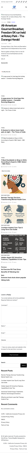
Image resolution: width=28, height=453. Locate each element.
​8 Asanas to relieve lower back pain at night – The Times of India (13, 131)
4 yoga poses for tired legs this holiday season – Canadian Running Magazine (12, 100)
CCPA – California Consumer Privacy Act (13, 414)
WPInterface (4, 440)
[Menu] (2, 7)
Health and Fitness (5, 195)
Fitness (9, 22)
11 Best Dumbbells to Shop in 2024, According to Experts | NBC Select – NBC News (14, 162)
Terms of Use (5, 425)
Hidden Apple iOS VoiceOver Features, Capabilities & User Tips (13, 258)
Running (13, 22)
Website (3, 340)
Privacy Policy (5, 422)
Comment (4, 305)
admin (10, 43)
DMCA (3, 419)
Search (3, 362)
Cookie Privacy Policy (7, 416)
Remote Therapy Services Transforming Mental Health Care (13, 198)
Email (3, 333)
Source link (4, 63)
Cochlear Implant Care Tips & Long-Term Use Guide (12, 228)
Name (3, 326)
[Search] (26, 7)
